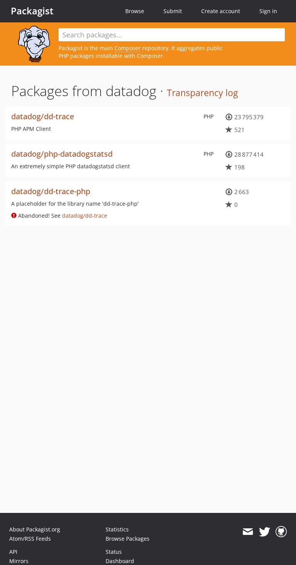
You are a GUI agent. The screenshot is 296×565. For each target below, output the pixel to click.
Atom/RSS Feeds (30, 538)
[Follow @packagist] (264, 532)
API (13, 551)
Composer (127, 48)
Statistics (117, 529)
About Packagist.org (34, 529)
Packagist (32, 11)
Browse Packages (128, 538)
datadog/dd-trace (42, 116)
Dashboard (120, 561)
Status (114, 551)
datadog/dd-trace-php (50, 191)
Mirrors (19, 561)
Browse (134, 11)
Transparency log (202, 92)
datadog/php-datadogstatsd (62, 154)
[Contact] (247, 532)
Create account (220, 11)
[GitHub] (281, 532)
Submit (172, 11)
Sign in (268, 11)
